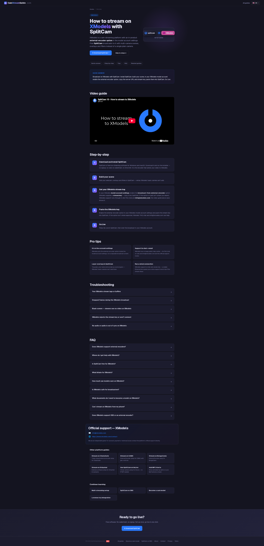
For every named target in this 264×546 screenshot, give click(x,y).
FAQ (125, 63)
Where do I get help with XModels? (105, 355)
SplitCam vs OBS (146, 541)
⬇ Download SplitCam (100, 53)
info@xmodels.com (99, 433)
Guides (92, 9)
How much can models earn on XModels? (108, 381)
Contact (162, 541)
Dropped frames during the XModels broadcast (110, 300)
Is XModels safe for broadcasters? (105, 389)
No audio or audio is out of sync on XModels (109, 326)
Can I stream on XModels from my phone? (108, 407)
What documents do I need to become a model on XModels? (116, 398)
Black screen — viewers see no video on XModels (111, 308)
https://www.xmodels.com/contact (104, 437)
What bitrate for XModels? (102, 372)
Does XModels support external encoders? (109, 347)
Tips (119, 63)
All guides (246, 3)
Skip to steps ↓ (121, 53)
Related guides (136, 63)
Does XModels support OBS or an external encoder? (112, 415)
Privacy (170, 541)
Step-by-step (109, 63)
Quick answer (96, 63)
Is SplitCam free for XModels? (104, 364)
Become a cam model (132, 541)
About (156, 541)
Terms (176, 541)
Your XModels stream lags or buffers (106, 291)
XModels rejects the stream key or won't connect (111, 317)
